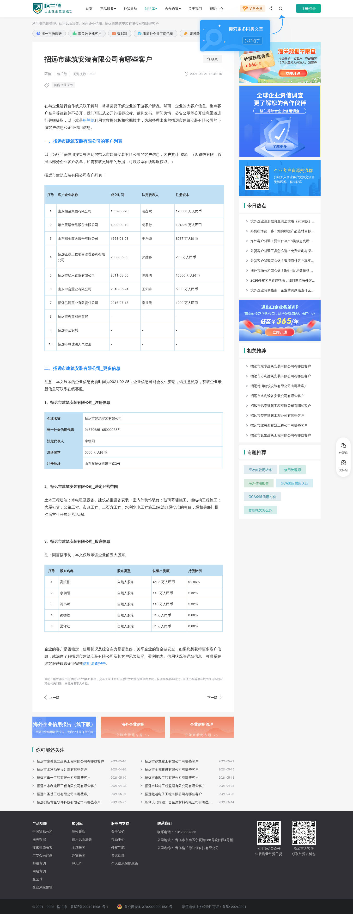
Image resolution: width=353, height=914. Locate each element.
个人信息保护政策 (124, 863)
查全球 (37, 878)
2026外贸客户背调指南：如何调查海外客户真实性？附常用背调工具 (283, 280)
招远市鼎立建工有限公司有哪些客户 (172, 761)
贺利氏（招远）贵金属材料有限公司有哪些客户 (180, 802)
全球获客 (78, 847)
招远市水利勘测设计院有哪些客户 (62, 769)
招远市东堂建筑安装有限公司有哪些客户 (280, 366)
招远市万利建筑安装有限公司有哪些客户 (280, 375)
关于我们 (195, 8)
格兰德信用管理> (45, 23)
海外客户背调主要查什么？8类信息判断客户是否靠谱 (283, 240)
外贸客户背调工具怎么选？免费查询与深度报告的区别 (283, 250)
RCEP (76, 863)
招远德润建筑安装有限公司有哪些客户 (279, 385)
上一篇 (54, 697)
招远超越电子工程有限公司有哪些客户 (173, 793)
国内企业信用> (93, 23)
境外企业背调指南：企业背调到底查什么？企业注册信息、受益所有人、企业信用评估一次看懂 (283, 290)
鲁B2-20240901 (234, 906)
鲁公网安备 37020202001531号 (148, 906)
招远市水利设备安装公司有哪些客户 (277, 395)
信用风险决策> (70, 23)
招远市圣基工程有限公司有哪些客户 (64, 793)
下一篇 (212, 697)
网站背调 (39, 871)
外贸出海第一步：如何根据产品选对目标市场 (283, 230)
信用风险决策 (82, 839)
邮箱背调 (39, 863)
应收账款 (78, 831)
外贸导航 (130, 8)
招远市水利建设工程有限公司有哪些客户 (67, 785)
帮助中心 (216, 8)
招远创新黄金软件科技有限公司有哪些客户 (69, 802)
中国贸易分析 (42, 831)
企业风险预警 (42, 886)
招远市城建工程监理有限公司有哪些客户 (175, 785)
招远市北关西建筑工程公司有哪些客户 (279, 425)
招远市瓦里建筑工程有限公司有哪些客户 (280, 435)
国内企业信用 (63, 84)
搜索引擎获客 (42, 847)
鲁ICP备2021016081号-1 (90, 906)
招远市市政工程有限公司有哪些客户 (172, 777)
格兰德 (88, 120)
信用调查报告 (94, 663)
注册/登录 (308, 8)
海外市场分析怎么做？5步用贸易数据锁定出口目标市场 (283, 270)
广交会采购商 (42, 855)
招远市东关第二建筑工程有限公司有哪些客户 (70, 761)
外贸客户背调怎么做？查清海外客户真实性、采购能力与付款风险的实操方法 (283, 260)
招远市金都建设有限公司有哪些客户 (172, 769)
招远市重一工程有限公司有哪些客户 (64, 777)
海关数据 (39, 839)
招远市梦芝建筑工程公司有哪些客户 (277, 415)
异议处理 (118, 855)
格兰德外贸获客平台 (48, 8)
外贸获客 (78, 855)
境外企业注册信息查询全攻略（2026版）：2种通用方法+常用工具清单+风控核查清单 (283, 221)
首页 (89, 8)
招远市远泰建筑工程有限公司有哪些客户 (280, 405)
